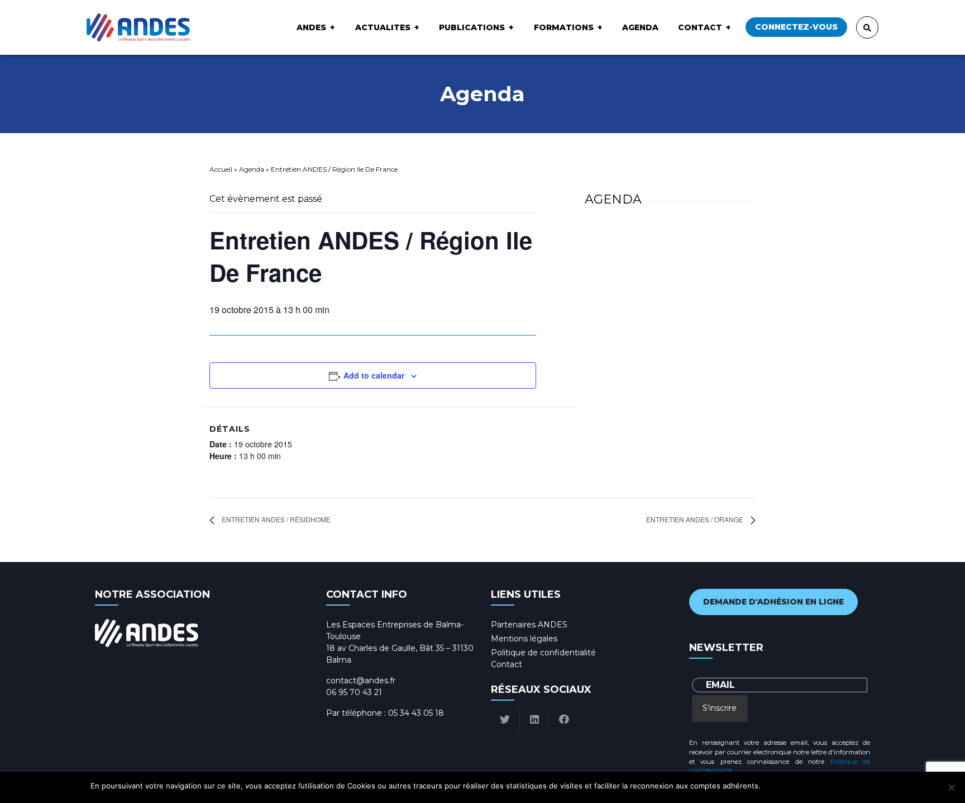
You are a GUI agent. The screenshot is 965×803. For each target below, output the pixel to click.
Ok (771, 785)
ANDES (311, 27)
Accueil (220, 169)
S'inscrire (720, 708)
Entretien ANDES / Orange (695, 519)
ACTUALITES (382, 27)
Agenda (640, 27)
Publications (472, 27)
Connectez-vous (796, 27)
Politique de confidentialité (543, 653)
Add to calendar (373, 375)
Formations (564, 27)
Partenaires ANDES (529, 625)
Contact (700, 27)
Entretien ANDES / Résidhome (275, 519)
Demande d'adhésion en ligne (773, 602)
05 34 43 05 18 (416, 713)
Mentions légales (524, 639)
